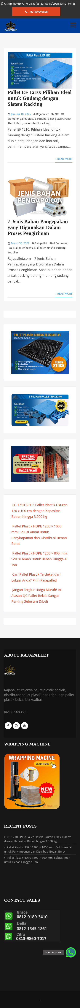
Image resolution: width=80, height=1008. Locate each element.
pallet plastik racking (36, 123)
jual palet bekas (23, 248)
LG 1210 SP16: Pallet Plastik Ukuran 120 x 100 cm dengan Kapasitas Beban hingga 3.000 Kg (39, 511)
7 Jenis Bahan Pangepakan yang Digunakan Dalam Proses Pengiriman (38, 227)
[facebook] (8, 725)
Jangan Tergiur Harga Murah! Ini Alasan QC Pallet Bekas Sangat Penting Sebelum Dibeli (36, 595)
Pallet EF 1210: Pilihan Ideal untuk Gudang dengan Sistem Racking (40, 98)
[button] (71, 952)
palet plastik (55, 118)
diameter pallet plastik (22, 118)
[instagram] (16, 725)
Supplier (13, 252)
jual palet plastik (44, 248)
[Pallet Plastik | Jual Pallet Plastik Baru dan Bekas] (10, 30)
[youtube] (24, 725)
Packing (42, 118)
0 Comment (60, 243)
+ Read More (63, 159)
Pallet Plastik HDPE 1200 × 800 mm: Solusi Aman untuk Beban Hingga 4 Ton (39, 559)
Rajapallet (42, 114)
